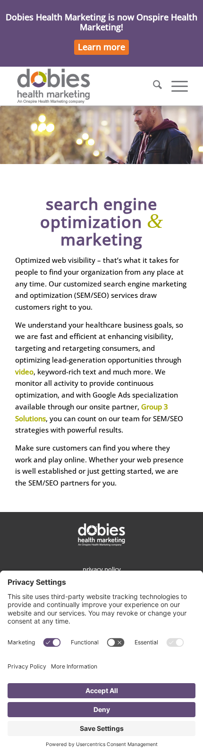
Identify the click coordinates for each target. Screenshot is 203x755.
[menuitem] (153, 86)
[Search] (153, 86)
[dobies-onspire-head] (84, 86)
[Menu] (175, 86)
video (24, 371)
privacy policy (102, 569)
